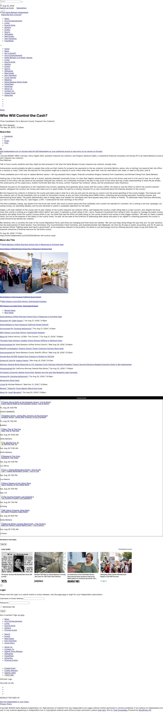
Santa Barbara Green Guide (15, 82)
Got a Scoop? (16, 15)
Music (2, 336)
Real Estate (9, 36)
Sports (7, 32)
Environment (5, 328)
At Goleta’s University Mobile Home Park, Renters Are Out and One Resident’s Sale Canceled (38, 372)
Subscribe (5, 15)
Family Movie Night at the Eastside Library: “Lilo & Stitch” (25, 404)
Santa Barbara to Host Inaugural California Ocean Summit (20, 297)
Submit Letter (10, 673)
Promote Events (11, 660)
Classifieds (9, 41)
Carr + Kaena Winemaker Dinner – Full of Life (20, 471)
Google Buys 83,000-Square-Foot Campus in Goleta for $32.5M (27, 356)
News (6, 19)
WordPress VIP (145, 710)
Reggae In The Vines (9, 458)
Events (7, 30)
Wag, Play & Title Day (10, 431)
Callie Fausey (17, 320)
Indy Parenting (10, 38)
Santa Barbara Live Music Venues (18, 57)
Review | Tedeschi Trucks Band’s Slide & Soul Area (21, 388)
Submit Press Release (13, 651)
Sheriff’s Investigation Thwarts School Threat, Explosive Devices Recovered (32, 348)
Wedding (8, 80)
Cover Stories (10, 77)
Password (4, 603)
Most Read (8, 313)
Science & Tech (6, 360)
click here (102, 710)
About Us (8, 89)
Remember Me (8, 607)
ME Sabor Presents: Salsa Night (14, 512)
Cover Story (9, 643)
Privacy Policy (6, 704)
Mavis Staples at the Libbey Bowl (15, 485)
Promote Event (10, 630)
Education (4, 320)
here (64, 594)
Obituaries (8, 34)
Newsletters (22, 8)
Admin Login (9, 675)
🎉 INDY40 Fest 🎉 (9, 444)
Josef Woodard (14, 392)
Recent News (9, 310)
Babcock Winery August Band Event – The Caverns (22, 525)
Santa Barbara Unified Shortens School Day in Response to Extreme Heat (26, 249)
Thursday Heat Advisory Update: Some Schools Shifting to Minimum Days (31, 340)
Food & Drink (9, 25)
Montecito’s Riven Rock (10, 380)
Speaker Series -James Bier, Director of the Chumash (23, 417)
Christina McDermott (22, 328)
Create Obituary (11, 670)
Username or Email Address (11, 598)
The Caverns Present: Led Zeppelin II (16, 498)
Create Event (9, 93)
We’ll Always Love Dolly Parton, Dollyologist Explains (19, 306)
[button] (16, 567)
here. (22, 615)
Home (6, 49)
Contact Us (9, 91)
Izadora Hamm (22, 360)
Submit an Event (7, 8)
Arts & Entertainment (13, 21)
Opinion (7, 27)
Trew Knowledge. (120, 710)
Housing (3, 376)
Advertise (8, 86)
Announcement (6, 344)
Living (6, 23)
